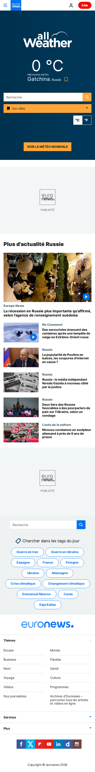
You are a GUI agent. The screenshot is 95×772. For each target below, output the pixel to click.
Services (10, 717)
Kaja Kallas (47, 604)
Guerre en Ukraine (64, 552)
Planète (55, 659)
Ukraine (33, 573)
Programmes (59, 687)
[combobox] (47, 97)
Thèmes (9, 640)
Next (7, 668)
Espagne (23, 562)
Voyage (9, 678)
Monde (55, 650)
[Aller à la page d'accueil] (16, 5)
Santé (54, 668)
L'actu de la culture (56, 424)
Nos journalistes (15, 696)
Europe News (14, 305)
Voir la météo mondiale (47, 146)
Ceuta (68, 594)
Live (85, 5)
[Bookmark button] (65, 79)
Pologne (72, 562)
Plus (7, 728)
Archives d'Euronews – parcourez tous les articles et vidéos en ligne (69, 699)
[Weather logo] (47, 41)
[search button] (87, 97)
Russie (47, 349)
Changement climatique (66, 583)
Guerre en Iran (27, 552)
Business (10, 659)
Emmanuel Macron (36, 594)
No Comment (52, 324)
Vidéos (8, 687)
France (48, 562)
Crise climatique (23, 583)
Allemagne (60, 573)
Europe (9, 650)
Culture (55, 678)
